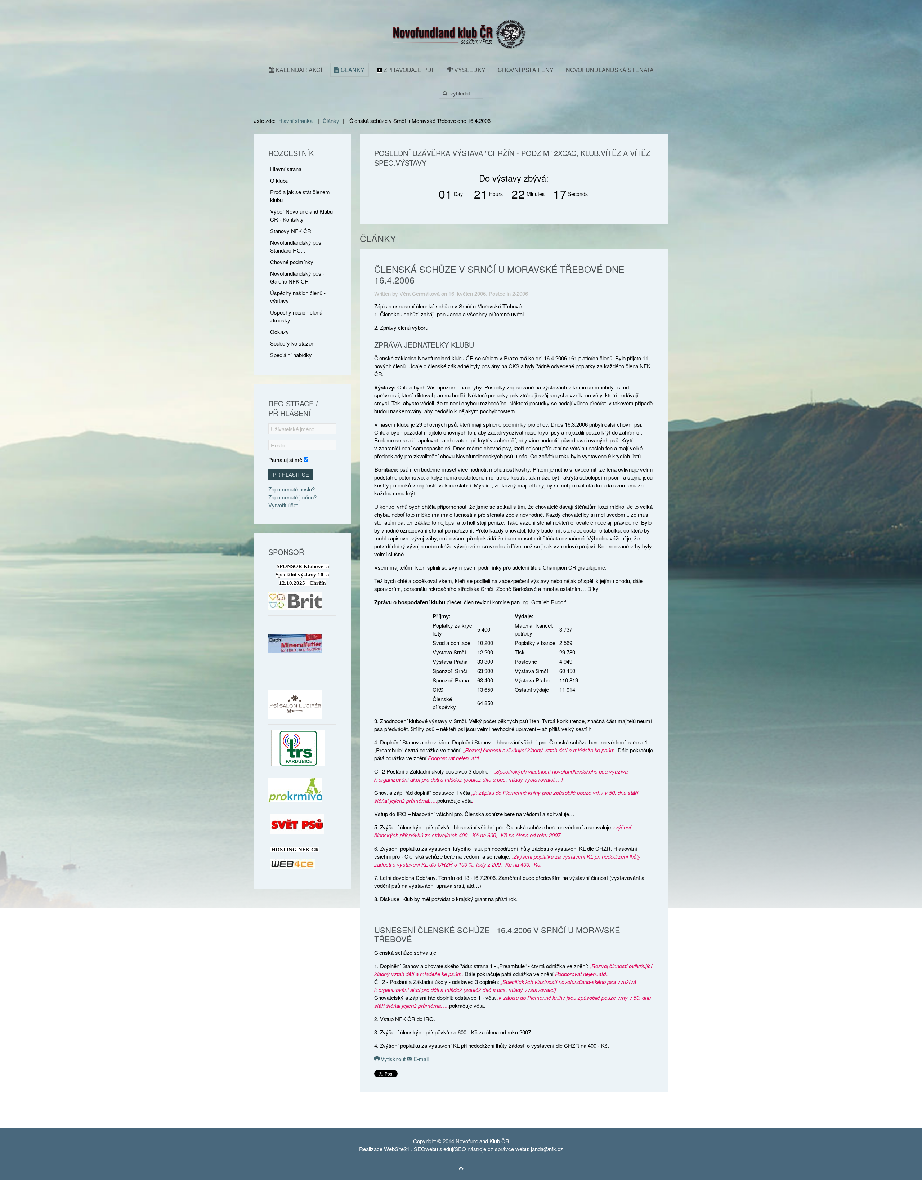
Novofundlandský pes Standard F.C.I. (295, 246)
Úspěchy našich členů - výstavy (298, 296)
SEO (419, 1149)
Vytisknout (393, 1059)
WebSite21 (396, 1149)
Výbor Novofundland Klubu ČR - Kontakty (301, 215)
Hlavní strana (285, 169)
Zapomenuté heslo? (291, 489)
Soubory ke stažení (293, 343)
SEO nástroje (470, 1149)
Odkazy (279, 331)
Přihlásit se (291, 474)
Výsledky (469, 70)
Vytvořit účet (283, 505)
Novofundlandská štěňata (610, 70)
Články (351, 70)
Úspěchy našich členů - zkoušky (298, 316)
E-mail (420, 1059)
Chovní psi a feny (526, 70)
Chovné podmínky (291, 262)
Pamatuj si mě (285, 459)
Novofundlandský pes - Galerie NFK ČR (297, 277)
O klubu (279, 180)
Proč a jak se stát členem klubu (300, 196)
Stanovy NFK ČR (290, 231)
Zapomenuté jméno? (292, 497)
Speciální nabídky (291, 355)
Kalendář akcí (298, 70)
